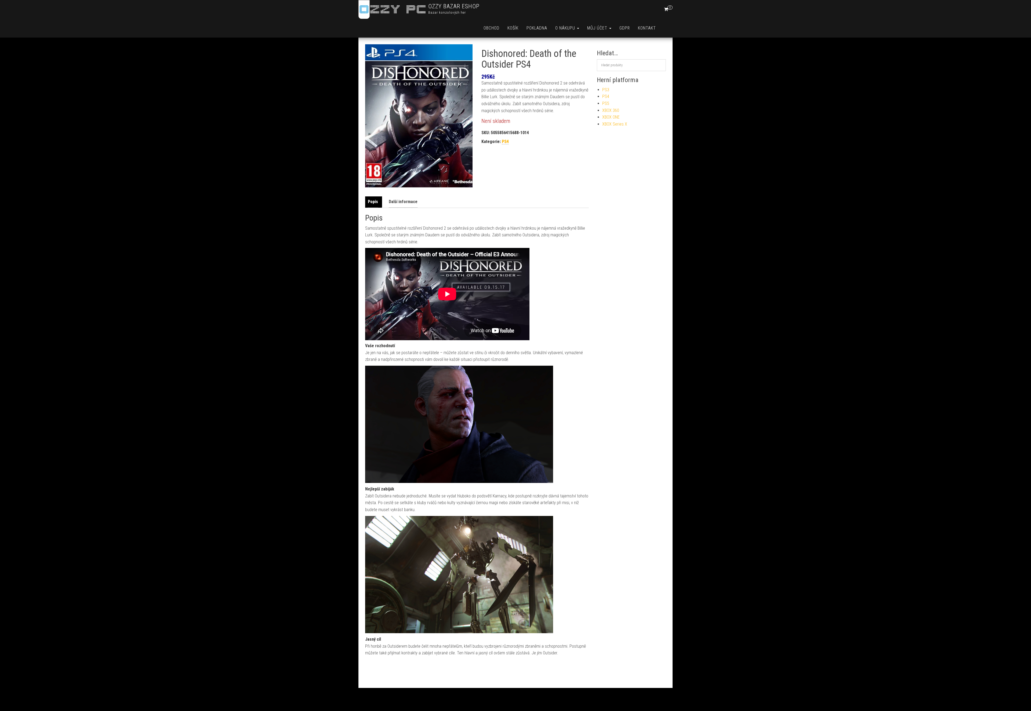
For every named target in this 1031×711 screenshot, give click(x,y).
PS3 (605, 89)
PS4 (505, 141)
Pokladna (537, 28)
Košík (512, 28)
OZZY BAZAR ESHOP (454, 6)
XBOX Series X (614, 124)
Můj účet (598, 28)
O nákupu (565, 28)
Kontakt (647, 28)
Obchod (491, 28)
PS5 (605, 103)
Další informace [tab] (403, 201)
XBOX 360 (610, 110)
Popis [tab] (373, 201)
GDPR (624, 28)
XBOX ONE (611, 117)
